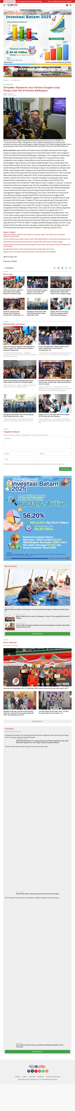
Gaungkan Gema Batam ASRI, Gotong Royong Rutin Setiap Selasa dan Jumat (28, 249)
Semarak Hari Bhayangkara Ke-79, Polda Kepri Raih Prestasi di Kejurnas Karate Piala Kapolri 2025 (35, 688)
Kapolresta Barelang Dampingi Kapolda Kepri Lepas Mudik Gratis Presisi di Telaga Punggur (33, 242)
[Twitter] (32, 1071)
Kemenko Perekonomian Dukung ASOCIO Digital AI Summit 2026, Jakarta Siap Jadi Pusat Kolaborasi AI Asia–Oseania (37, 245)
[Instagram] (39, 1071)
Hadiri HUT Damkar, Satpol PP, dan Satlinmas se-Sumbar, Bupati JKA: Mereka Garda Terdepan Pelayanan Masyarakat (34, 235)
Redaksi (17, 1077)
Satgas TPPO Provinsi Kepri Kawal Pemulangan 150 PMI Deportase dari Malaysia (29, 252)
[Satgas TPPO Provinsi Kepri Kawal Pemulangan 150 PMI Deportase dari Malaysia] (61, 304)
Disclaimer (40, 1077)
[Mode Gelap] (67, 5)
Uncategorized (8, 84)
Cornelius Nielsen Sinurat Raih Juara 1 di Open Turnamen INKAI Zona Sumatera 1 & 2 (53, 712)
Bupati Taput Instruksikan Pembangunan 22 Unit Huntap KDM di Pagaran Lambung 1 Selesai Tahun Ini (37, 610)
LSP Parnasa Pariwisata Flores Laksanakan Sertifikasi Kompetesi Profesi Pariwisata (39, 1046)
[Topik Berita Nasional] (12, 5)
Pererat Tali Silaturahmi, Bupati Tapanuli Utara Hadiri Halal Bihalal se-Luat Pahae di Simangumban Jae (36, 239)
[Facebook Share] (54, 268)
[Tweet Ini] (58, 268)
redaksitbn (10, 94)
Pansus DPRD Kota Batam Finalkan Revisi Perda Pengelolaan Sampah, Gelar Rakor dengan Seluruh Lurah (43, 626)
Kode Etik (32, 1077)
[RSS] (46, 1071)
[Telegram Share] (66, 268)
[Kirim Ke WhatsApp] (70, 268)
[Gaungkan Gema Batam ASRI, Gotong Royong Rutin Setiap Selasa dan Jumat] (37, 304)
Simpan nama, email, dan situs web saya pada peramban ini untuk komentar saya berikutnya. (34, 464)
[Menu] (4, 5)
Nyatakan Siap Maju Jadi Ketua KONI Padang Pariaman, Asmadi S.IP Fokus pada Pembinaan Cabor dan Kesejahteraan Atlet (18, 713)
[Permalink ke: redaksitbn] (5, 94)
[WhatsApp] (43, 1071)
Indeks (24, 1077)
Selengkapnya (37, 634)
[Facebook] (28, 1071)
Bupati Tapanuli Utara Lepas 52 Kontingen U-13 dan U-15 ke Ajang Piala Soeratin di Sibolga (43, 617)
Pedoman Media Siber (53, 1077)
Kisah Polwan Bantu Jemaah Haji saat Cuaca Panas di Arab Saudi (37, 894)
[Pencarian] (70, 5)
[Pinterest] (36, 1071)
